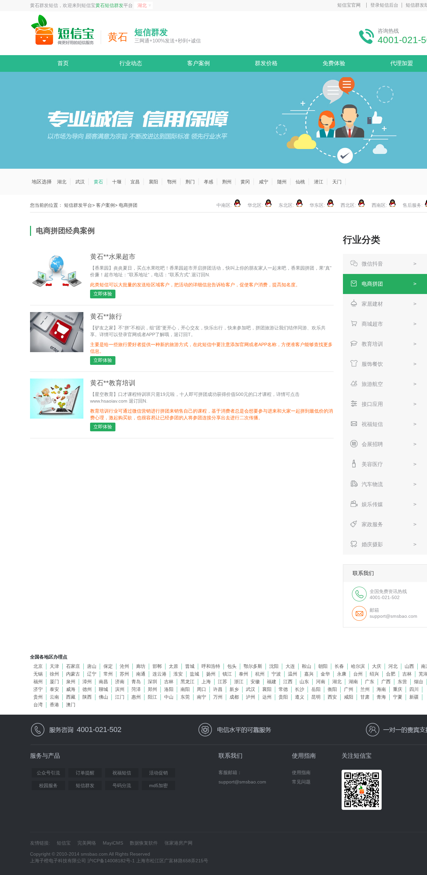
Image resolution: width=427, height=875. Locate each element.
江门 (119, 697)
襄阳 (153, 181)
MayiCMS (113, 843)
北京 (38, 666)
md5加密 (158, 785)
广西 (386, 681)
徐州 (54, 674)
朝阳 (323, 666)
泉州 (70, 681)
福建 (271, 681)
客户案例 (198, 63)
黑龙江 (187, 681)
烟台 (418, 681)
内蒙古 (73, 674)
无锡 (38, 674)
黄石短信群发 (109, 5)
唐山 (91, 666)
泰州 (243, 674)
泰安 (54, 689)
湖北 (61, 181)
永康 (341, 674)
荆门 (190, 181)
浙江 (239, 681)
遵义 (299, 697)
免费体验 (334, 63)
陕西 (87, 697)
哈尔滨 (358, 666)
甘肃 (365, 697)
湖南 (353, 681)
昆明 (316, 697)
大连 (290, 666)
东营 (402, 681)
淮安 (178, 674)
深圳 (152, 681)
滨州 (119, 689)
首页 (63, 63)
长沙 (299, 689)
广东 (369, 681)
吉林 (407, 674)
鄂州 (171, 181)
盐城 (194, 674)
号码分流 (121, 785)
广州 (348, 689)
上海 (206, 681)
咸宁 (263, 181)
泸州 (250, 697)
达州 (267, 697)
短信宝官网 (349, 5)
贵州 (38, 697)
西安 (332, 697)
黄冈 (245, 181)
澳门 (70, 704)
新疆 (414, 697)
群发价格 (266, 63)
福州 (38, 681)
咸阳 (348, 697)
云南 (54, 697)
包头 (232, 666)
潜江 (318, 181)
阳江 (152, 697)
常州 (108, 674)
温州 (292, 674)
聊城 (103, 689)
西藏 (70, 697)
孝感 (208, 181)
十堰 (116, 181)
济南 (119, 681)
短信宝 (64, 843)
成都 (234, 697)
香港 (54, 704)
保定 (108, 666)
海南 (381, 689)
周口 (201, 689)
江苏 (222, 681)
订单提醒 (85, 772)
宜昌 (135, 181)
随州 (282, 181)
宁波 (276, 674)
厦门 (54, 681)
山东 (304, 681)
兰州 (365, 689)
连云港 (159, 674)
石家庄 (73, 666)
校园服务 (48, 785)
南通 (140, 674)
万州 (218, 697)
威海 (70, 689)
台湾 (38, 704)
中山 (168, 697)
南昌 (103, 681)
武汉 (80, 181)
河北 (393, 666)
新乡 (234, 689)
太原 (173, 666)
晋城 (189, 666)
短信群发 (85, 785)
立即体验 (102, 293)
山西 (409, 666)
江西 (288, 681)
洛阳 (168, 689)
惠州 (136, 697)
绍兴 (374, 674)
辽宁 (91, 674)
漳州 (87, 681)
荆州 (227, 181)
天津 (54, 666)
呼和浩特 (210, 666)
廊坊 (140, 666)
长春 (339, 666)
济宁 (38, 689)
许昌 (218, 689)
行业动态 (130, 63)
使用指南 (301, 772)
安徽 (255, 681)
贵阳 (283, 697)
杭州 (260, 674)
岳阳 (316, 689)
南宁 (201, 697)
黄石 (98, 181)
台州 (358, 674)
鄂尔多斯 (253, 666)
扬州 (211, 674)
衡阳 (332, 689)
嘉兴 (309, 674)
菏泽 (136, 689)
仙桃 (300, 181)
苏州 (124, 674)
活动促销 (158, 772)
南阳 (185, 689)
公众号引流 (48, 772)
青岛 (136, 681)
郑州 (152, 689)
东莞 (185, 697)
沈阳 (274, 666)
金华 (325, 674)
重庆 (397, 689)
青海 (381, 697)
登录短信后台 (384, 5)
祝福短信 (121, 772)
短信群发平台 (78, 205)
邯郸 (157, 666)
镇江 (227, 674)
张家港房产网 (178, 843)
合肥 (390, 674)
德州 (87, 689)
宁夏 (397, 697)
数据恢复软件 (144, 843)
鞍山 (306, 666)
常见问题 (301, 781)
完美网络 (86, 843)
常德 (283, 689)
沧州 (124, 666)
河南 (320, 681)
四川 (414, 689)
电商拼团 (128, 205)
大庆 (376, 666)
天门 (337, 181)
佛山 (103, 697)
